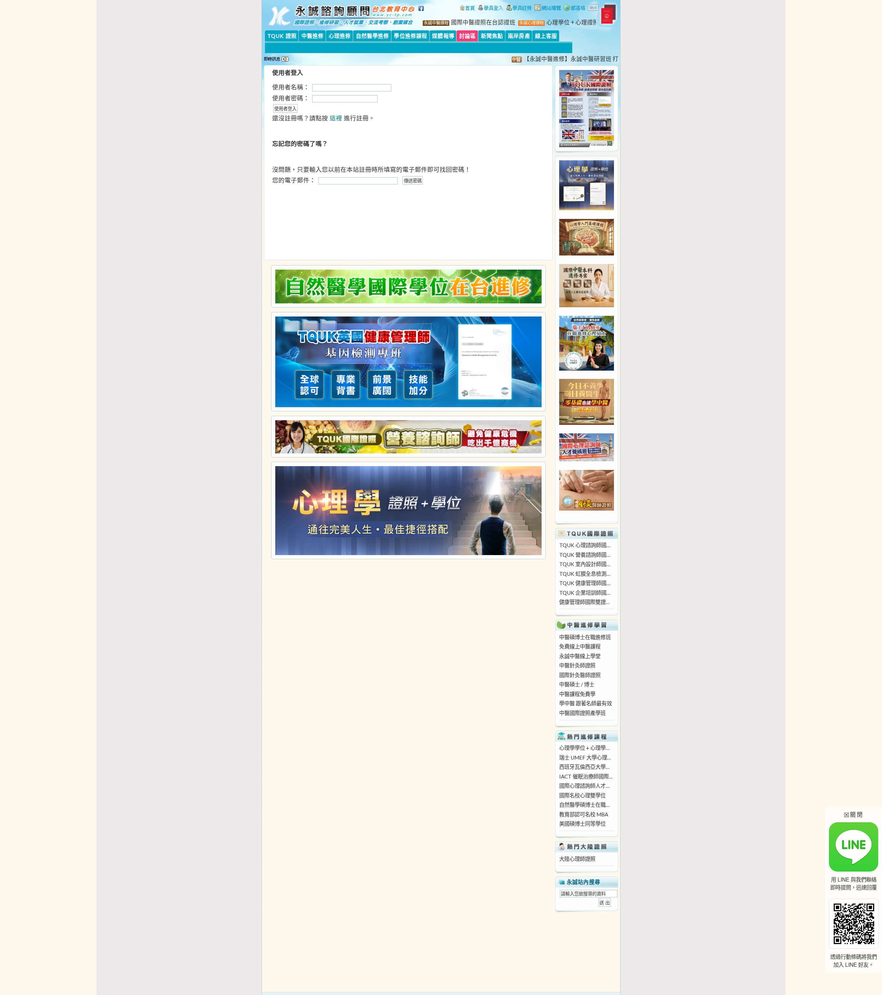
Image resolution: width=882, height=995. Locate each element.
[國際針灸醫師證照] (586, 508)
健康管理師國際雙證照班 (586, 602)
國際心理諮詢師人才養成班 (586, 786)
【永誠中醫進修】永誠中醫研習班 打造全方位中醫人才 (573, 59)
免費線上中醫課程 (580, 646)
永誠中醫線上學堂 (580, 656)
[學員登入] (490, 8)
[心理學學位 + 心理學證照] (586, 208)
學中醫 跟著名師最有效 (585, 703)
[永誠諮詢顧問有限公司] (467, 8)
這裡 (336, 118)
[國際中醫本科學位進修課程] (586, 305)
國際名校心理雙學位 (582, 795)
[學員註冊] (519, 8)
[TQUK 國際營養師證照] (408, 436)
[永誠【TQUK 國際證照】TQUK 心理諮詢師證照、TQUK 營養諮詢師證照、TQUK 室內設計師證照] (586, 145)
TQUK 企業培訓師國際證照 (586, 593)
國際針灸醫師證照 (580, 675)
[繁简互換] (593, 8)
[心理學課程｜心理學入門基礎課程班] (586, 253)
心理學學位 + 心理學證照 (586, 748)
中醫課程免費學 (577, 694)
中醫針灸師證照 (577, 665)
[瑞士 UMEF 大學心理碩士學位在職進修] (586, 368)
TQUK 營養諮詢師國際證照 (586, 555)
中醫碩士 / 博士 (576, 684)
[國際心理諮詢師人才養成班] (586, 459)
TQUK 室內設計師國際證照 (586, 564)
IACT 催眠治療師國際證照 (586, 776)
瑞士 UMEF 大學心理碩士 (586, 757)
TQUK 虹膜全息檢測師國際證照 (586, 574)
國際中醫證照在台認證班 (483, 22)
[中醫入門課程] (586, 422)
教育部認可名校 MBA (583, 814)
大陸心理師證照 (577, 859)
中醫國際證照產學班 (582, 713)
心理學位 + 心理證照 (572, 22)
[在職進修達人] (574, 8)
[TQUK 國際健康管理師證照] (408, 361)
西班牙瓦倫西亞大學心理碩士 (586, 767)
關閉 (853, 814)
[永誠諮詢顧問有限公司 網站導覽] (548, 8)
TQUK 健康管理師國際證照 (586, 583)
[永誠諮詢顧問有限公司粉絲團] (422, 12)
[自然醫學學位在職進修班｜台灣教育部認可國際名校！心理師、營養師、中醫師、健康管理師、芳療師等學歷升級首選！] (408, 286)
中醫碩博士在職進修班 (585, 637)
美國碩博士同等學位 (582, 824)
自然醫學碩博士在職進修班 (586, 805)
